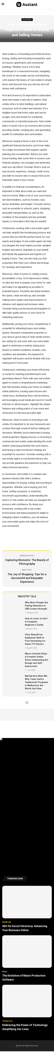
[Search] (51, 4)
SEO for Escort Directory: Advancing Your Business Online (24, 928)
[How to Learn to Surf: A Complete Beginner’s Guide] (14, 623)
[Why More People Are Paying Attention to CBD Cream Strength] (14, 607)
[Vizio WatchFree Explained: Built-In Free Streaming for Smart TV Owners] (14, 641)
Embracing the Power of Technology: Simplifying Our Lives (25, 1027)
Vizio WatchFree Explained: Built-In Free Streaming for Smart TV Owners (35, 639)
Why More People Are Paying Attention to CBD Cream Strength (36, 605)
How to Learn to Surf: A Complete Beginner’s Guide (36, 621)
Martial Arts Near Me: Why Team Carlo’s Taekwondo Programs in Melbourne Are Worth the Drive (36, 682)
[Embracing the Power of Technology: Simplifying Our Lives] (27, 1008)
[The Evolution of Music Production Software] (27, 958)
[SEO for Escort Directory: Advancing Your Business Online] (27, 909)
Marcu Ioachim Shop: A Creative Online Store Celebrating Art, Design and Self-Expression (36, 660)
